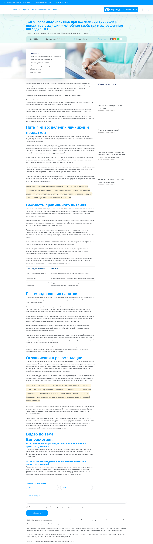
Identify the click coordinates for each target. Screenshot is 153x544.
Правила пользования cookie (115, 520)
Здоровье (16, 10)
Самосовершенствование (41, 10)
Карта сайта (74, 520)
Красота (26, 10)
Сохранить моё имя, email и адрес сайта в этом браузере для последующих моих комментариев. (57, 507)
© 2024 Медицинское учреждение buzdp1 (39, 520)
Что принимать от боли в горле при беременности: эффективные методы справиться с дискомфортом (112, 154)
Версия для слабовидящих (123, 9)
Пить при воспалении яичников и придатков (46, 56)
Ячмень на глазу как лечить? (108, 130)
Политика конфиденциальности (91, 520)
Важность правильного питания (41, 60)
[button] (111, 39)
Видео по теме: (36, 69)
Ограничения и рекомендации (41, 66)
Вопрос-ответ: (36, 72)
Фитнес (55, 10)
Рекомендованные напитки (40, 63)
